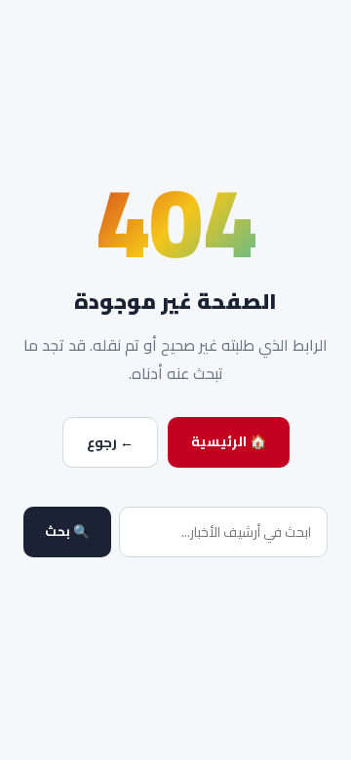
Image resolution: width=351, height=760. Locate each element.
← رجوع (110, 442)
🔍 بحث (67, 531)
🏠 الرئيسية (228, 441)
